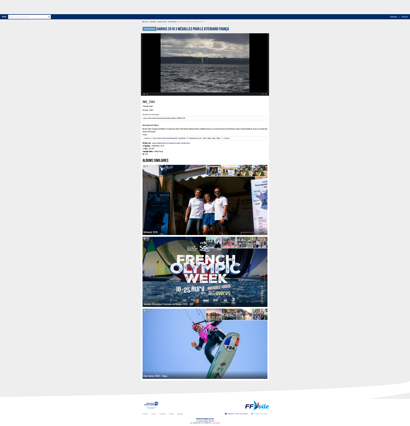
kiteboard (160, 143)
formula (170, 143)
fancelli (183, 143)
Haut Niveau (153, 22)
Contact (153, 414)
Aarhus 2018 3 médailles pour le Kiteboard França (193, 29)
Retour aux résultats (149, 29)
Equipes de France (162, 22)
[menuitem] (146, 22)
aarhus (154, 143)
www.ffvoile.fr (216, 423)
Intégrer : (145, 135)
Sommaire (180, 414)
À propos (145, 414)
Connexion (393, 16)
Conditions (163, 414)
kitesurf (165, 143)
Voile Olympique (172, 22)
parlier (178, 143)
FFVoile (254, 6)
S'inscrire (405, 16)
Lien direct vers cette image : (151, 114)
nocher (188, 143)
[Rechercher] (49, 17)
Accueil (146, 22)
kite (175, 143)
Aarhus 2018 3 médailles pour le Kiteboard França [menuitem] (191, 22)
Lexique (171, 414)
